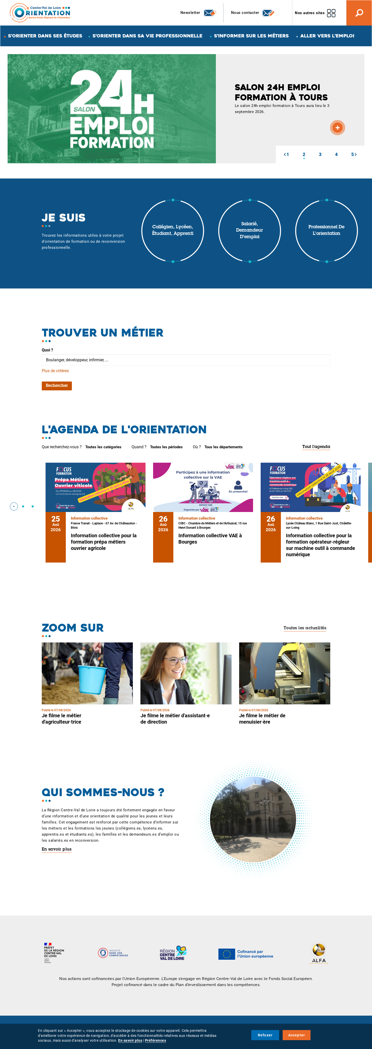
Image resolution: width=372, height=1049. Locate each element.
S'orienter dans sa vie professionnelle (147, 36)
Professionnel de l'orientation (326, 230)
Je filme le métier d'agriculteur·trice (61, 718)
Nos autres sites (310, 13)
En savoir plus (56, 849)
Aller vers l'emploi (327, 36)
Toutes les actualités (305, 628)
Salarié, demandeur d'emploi (249, 230)
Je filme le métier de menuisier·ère (262, 718)
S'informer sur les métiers (251, 36)
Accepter (296, 1035)
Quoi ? (47, 350)
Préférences (155, 1040)
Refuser (265, 1035)
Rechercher (57, 386)
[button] (285, 154)
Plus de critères (55, 370)
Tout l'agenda (316, 447)
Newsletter (190, 12)
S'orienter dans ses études (45, 36)
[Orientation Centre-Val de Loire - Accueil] (40, 12)
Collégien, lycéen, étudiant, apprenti (172, 230)
